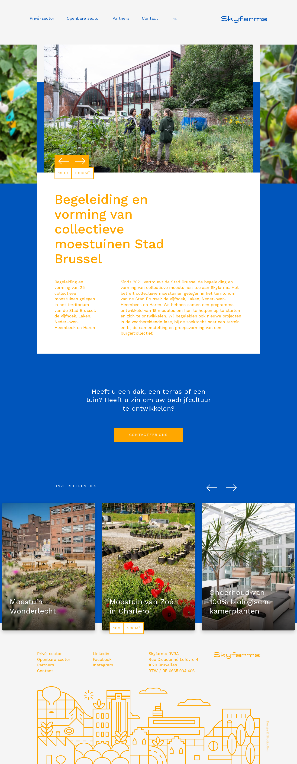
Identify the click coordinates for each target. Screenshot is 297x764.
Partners (121, 18)
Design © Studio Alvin (267, 736)
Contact (150, 18)
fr (175, 26)
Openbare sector (83, 18)
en (174, 33)
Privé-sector (42, 18)
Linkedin (101, 653)
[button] (63, 161)
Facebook (102, 659)
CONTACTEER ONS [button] (148, 434)
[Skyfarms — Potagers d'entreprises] (244, 26)
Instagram (103, 665)
